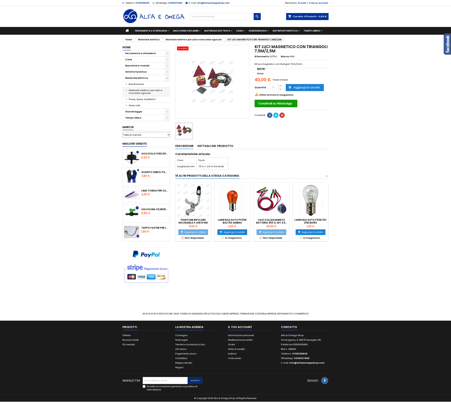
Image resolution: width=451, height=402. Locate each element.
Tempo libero (312, 30)
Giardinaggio (258, 30)
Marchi (128, 127)
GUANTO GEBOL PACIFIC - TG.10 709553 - (154, 172)
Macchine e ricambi (185, 30)
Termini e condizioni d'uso (190, 344)
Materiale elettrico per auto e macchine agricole (145, 92)
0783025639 (142, 2)
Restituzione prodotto (240, 340)
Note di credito (236, 349)
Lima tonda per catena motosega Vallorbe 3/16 (154, 190)
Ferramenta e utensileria (151, 30)
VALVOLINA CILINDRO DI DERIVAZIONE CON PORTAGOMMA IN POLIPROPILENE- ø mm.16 (154, 209)
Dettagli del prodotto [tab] (215, 146)
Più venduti (128, 344)
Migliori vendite (134, 144)
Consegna (181, 335)
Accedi (302, 2)
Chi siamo (181, 349)
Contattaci (181, 358)
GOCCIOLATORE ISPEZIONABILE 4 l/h (154, 153)
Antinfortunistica (285, 30)
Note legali (181, 340)
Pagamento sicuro (186, 353)
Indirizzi (232, 353)
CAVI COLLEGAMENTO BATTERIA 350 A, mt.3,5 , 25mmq (271, 222)
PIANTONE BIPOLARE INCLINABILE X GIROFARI (193, 221)
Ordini (231, 344)
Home (126, 47)
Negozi (179, 367)
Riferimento (262, 56)
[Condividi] (269, 115)
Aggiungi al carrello (304, 87)
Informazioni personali (241, 335)
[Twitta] (276, 115)
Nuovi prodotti (130, 340)
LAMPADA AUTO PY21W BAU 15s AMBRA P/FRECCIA (232, 222)
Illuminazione (136, 84)
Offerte (126, 335)
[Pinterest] (282, 115)
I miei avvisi (234, 358)
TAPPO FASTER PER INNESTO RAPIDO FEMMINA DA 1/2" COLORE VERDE (154, 227)
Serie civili (134, 105)
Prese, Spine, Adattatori (142, 99)
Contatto (289, 327)
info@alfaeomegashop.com (213, 2)
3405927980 (175, 2)
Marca (285, 56)
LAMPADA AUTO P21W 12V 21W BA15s (310, 221)
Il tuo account (240, 327)
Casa (239, 30)
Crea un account (318, 2)
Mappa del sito (183, 362)
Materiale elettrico (217, 30)
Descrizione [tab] (184, 146)
